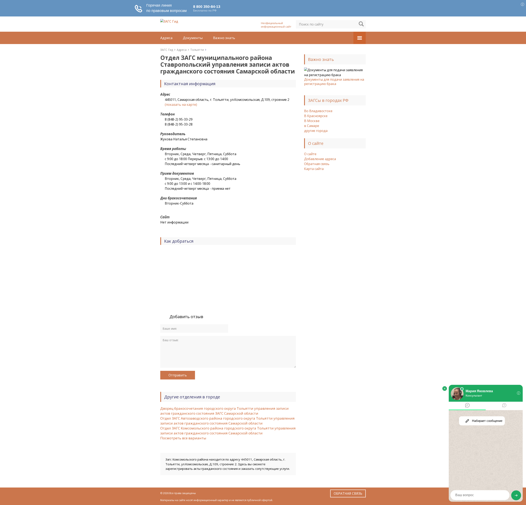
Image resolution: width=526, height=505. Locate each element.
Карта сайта (314, 168)
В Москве (312, 121)
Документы (193, 37)
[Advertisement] (335, 241)
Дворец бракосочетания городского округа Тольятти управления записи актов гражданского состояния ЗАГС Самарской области (224, 411)
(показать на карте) (181, 104)
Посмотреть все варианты (183, 438)
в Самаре (311, 125)
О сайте (310, 154)
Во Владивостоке (318, 111)
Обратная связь (316, 164)
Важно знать (224, 37)
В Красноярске (316, 116)
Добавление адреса (320, 159)
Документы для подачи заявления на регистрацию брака (334, 81)
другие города (316, 130)
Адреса (166, 37)
